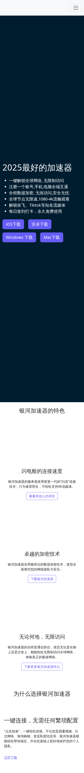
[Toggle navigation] (76, 8)
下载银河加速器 (42, 579)
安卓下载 (40, 224)
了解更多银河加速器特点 (42, 666)
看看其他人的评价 (42, 496)
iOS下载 (13, 224)
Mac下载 (52, 237)
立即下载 (10, 757)
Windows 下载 (19, 237)
